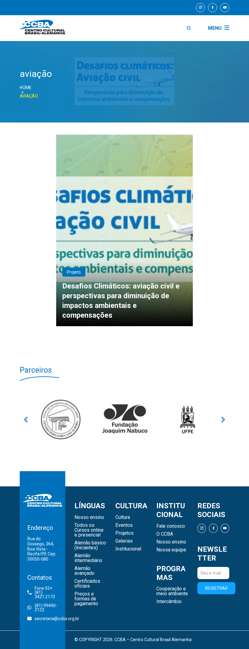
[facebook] (212, 7)
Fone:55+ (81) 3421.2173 (45, 592)
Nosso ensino (89, 517)
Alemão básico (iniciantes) (90, 545)
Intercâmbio (169, 601)
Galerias (124, 541)
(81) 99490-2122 (46, 607)
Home (26, 87)
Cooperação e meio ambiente (172, 591)
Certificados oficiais (87, 584)
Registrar (216, 588)
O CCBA (164, 534)
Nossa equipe (171, 549)
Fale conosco (170, 526)
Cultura (122, 517)
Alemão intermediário (88, 558)
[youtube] (224, 7)
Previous (26, 419)
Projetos (124, 533)
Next (223, 419)
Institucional (128, 549)
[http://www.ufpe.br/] (188, 419)
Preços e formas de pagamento (86, 599)
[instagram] (200, 7)
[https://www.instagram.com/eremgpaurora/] (61, 419)
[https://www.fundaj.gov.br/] (124, 419)
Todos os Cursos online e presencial (89, 530)
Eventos (124, 525)
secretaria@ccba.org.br (46, 618)
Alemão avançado (84, 571)
